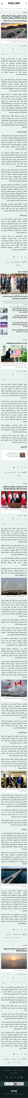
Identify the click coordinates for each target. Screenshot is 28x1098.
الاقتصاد (6, 7)
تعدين (7, 261)
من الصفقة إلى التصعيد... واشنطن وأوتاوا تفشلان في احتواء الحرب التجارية (12, 453)
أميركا (18, 474)
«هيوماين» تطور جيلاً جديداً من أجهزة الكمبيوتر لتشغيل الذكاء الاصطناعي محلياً (20, 309)
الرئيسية (25, 7)
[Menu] (26, 2)
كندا (6, 471)
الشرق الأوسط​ (19, 7)
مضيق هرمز (6, 1058)
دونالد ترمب (17, 936)
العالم (14, 7)
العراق (9, 1061)
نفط (19, 1058)
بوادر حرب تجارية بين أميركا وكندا (16, 342)
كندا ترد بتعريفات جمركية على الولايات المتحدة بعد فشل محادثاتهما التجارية (15, 486)
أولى (19, 471)
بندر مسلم (21, 44)
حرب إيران (13, 1058)
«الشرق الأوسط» (19, 370)
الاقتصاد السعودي (15, 261)
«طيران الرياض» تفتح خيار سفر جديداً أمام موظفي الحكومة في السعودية (20, 323)
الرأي (10, 7)
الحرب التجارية (12, 471)
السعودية (18, 264)
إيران (14, 1061)
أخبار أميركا (8, 933)
